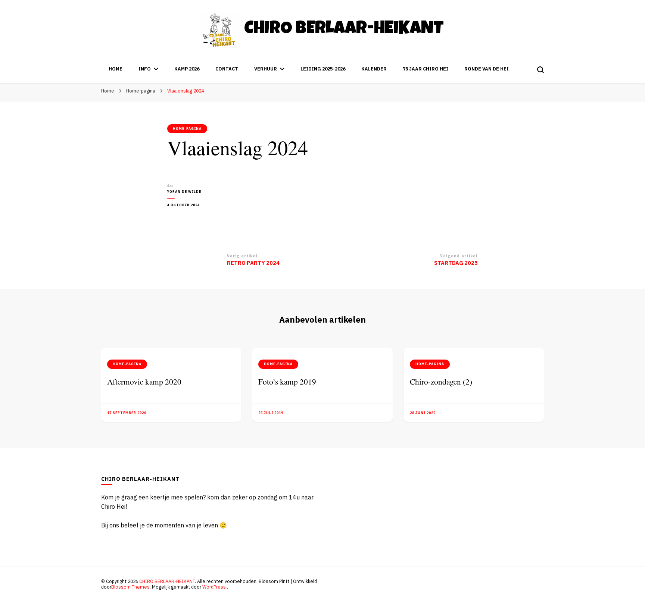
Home (115, 69)
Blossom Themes (130, 587)
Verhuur (265, 69)
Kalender (374, 69)
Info (144, 69)
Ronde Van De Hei (486, 69)
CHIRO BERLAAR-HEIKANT (344, 29)
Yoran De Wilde (184, 191)
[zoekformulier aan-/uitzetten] (540, 69)
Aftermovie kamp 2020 (144, 381)
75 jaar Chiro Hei (425, 69)
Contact (226, 69)
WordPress (214, 587)
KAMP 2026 (186, 69)
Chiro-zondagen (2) (441, 381)
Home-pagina (187, 128)
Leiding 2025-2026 (322, 69)
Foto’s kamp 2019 (287, 381)
